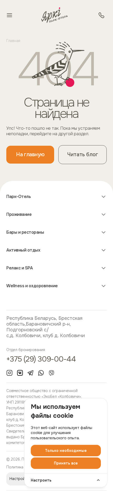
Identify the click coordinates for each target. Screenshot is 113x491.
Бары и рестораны (25, 232)
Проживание (19, 214)
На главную (30, 154)
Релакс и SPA (19, 268)
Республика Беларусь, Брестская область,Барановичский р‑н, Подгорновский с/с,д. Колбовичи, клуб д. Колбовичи (45, 327)
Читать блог (82, 154)
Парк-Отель (18, 196)
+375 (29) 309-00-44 (41, 359)
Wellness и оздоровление (32, 286)
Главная (13, 40)
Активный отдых (23, 250)
